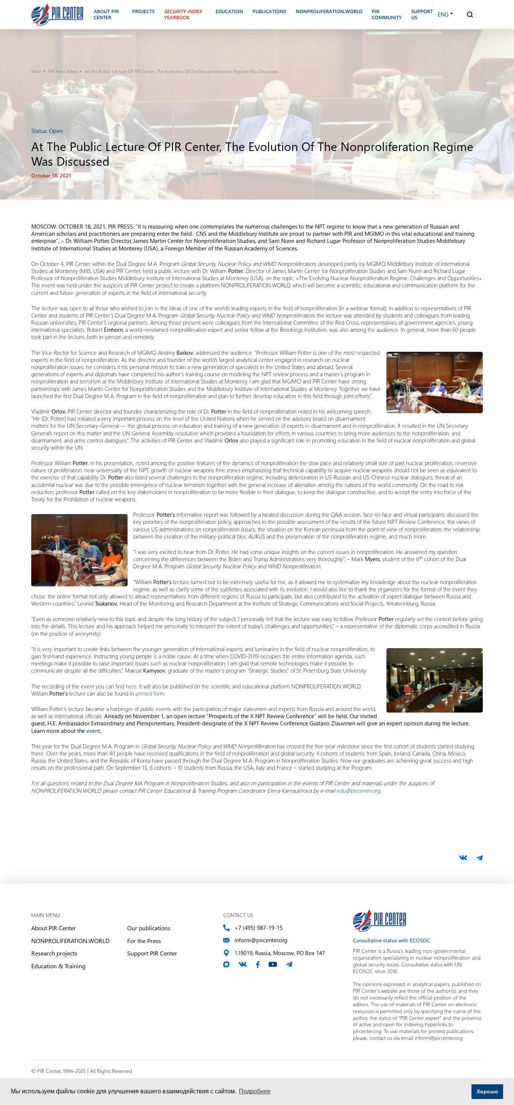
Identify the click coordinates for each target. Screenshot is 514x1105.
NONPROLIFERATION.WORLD (70, 941)
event (93, 730)
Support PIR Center (152, 953)
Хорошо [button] (487, 1091)
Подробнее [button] (255, 1091)
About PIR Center (53, 928)
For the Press (144, 941)
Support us (422, 14)
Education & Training (58, 966)
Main (36, 71)
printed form (149, 693)
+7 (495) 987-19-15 (258, 927)
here (131, 686)
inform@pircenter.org (260, 940)
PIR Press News (63, 71)
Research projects (54, 953)
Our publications (148, 928)
